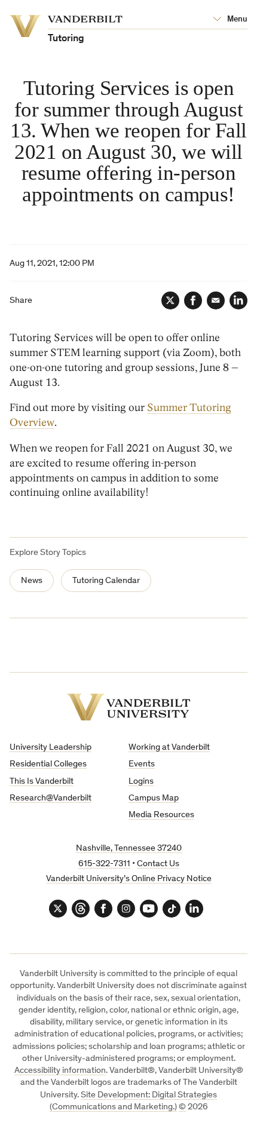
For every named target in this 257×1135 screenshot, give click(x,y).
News (31, 580)
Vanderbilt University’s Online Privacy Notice (129, 879)
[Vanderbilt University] (128, 707)
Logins (141, 781)
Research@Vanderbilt (50, 798)
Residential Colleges (48, 764)
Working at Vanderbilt (169, 747)
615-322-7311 (104, 864)
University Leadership (50, 747)
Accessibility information (60, 1070)
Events (141, 764)
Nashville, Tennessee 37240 (129, 848)
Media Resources (161, 815)
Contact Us (158, 864)
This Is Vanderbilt (42, 781)
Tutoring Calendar (106, 580)
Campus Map (153, 798)
